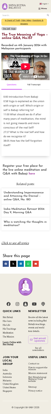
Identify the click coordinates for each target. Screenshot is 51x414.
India (5, 370)
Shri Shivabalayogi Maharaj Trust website (37, 379)
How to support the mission (37, 368)
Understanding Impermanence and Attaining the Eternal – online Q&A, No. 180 (24, 196)
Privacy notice (35, 390)
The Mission (8, 336)
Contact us (33, 363)
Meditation (8, 332)
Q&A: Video (26, 20)
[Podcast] (43, 304)
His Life (6, 325)
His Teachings (9, 328)
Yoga (13, 28)
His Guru (7, 321)
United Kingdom (11, 383)
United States (9, 387)
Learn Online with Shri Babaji (12, 343)
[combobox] (23, 15)
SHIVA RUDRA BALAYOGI (17, 6)
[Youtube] (34, 304)
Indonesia (7, 377)
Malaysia (7, 380)
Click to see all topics (15, 243)
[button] (6, 264)
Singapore (7, 391)
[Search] (48, 15)
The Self (6, 28)
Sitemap (32, 386)
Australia (7, 373)
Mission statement (37, 373)
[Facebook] (8, 304)
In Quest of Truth (12, 20)
